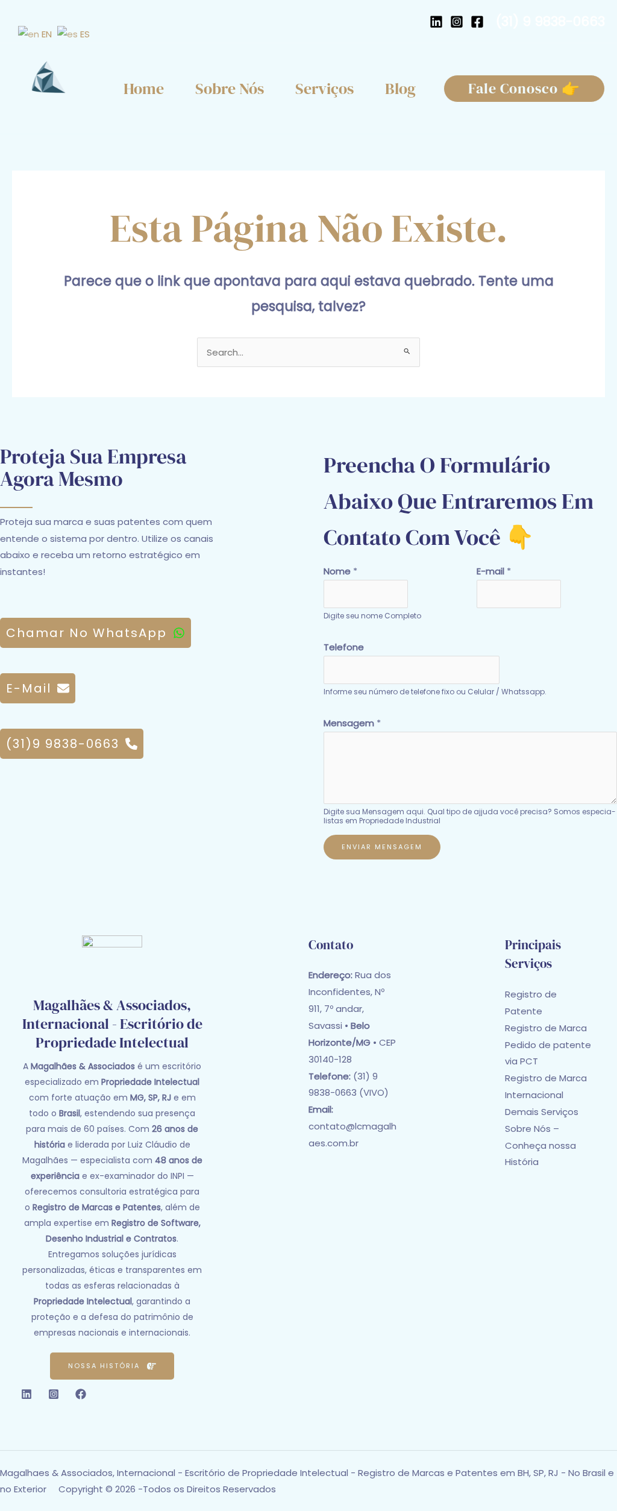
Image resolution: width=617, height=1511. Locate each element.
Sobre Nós (229, 88)
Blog (400, 88)
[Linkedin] (26, 1394)
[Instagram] (456, 21)
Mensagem (352, 723)
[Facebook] (477, 21)
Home (144, 88)
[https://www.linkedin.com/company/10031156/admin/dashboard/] (436, 21)
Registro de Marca (546, 1028)
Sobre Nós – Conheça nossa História (540, 1145)
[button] (524, 88)
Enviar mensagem (382, 847)
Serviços (324, 88)
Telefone (344, 647)
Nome (340, 571)
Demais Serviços (541, 1111)
